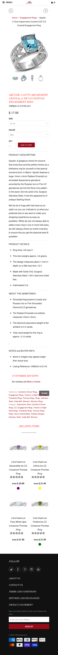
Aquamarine (21, 404)
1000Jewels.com (21, 635)
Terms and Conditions (22, 592)
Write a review (33, 381)
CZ (15, 407)
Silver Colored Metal (22, 413)
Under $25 (18, 401)
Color (12, 130)
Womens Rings (37, 401)
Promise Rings (28, 398)
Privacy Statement (21, 605)
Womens (26, 401)
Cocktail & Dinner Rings (27, 392)
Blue (29, 404)
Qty (10, 141)
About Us (14, 579)
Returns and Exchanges (24, 598)
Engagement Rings (16, 395)
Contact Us (16, 585)
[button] (17, 476)
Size (11, 118)
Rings (37, 398)
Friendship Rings (15, 398)
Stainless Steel (15, 417)
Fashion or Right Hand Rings (36, 395)
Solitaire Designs (37, 413)
